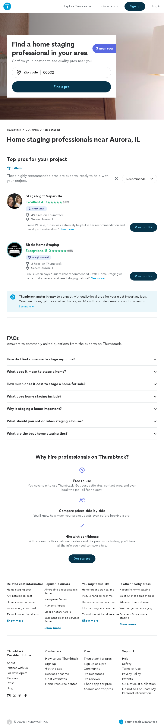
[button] (82, 359)
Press (10, 683)
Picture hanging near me (97, 595)
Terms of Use (131, 669)
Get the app (53, 669)
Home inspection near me (98, 602)
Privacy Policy (131, 674)
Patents (127, 679)
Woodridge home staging (136, 608)
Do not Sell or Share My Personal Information (139, 691)
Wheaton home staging (134, 602)
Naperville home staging (135, 589)
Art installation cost (19, 595)
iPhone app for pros (98, 684)
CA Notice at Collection (139, 684)
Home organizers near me (98, 589)
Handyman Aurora (55, 599)
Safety (126, 664)
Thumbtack (14, 129)
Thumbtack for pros (98, 659)
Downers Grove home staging (133, 616)
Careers (12, 678)
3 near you (104, 48)
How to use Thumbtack (61, 659)
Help (125, 659)
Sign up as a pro (95, 664)
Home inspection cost (21, 602)
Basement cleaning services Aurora (61, 619)
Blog (10, 688)
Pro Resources (94, 674)
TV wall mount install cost (23, 614)
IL (26, 129)
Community (92, 669)
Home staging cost (19, 589)
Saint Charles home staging (137, 595)
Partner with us (17, 668)
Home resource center (61, 684)
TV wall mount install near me (100, 614)
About (11, 663)
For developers (17, 673)
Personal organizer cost (21, 608)
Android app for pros (98, 689)
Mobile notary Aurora (57, 611)
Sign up (50, 664)
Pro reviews (92, 679)
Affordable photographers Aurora (61, 591)
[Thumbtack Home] (7, 6)
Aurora (35, 129)
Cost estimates (56, 679)
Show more (15, 621)
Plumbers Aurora (54, 605)
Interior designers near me (98, 608)
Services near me (57, 674)
